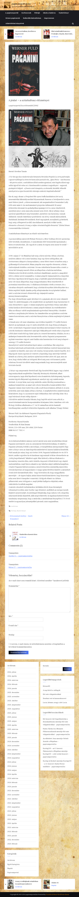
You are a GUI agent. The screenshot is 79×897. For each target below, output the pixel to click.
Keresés (46, 666)
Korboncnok (26, 13)
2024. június (12, 766)
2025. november (13, 696)
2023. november (13, 795)
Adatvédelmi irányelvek (15, 23)
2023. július (11, 811)
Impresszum (49, 18)
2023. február (12, 831)
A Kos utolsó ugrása (58, 883)
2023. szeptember (14, 803)
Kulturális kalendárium (32, 18)
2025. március (12, 729)
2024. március (12, 778)
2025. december (13, 692)
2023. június (12, 815)
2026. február (12, 684)
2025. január (12, 737)
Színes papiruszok (13, 18)
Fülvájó (37, 13)
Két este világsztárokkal (52, 694)
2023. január (12, 836)
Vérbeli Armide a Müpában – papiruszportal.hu (55, 741)
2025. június (12, 717)
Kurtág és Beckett (49, 761)
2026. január (12, 688)
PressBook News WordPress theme (57, 894)
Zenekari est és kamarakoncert (54, 698)
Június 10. (19, 883)
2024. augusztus (13, 758)
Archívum (18, 37)
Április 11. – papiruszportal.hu (20, 556)
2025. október (12, 701)
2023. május (12, 819)
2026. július (11, 672)
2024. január (12, 786)
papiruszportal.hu (21, 3)
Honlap (11, 635)
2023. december (13, 790)
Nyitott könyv (64, 13)
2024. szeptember (14, 754)
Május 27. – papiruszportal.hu (20, 567)
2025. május (12, 721)
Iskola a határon (49, 13)
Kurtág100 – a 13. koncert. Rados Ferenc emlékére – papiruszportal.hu (57, 764)
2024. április (12, 774)
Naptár (10, 868)
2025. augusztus (13, 709)
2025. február (12, 733)
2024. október (12, 750)
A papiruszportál (11, 13)
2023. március (12, 827)
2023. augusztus (13, 807)
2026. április (12, 676)
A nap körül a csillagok (51, 690)
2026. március (12, 680)
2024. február (12, 782)
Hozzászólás (14, 586)
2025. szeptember (14, 705)
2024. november (13, 746)
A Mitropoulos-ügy (58, 33)
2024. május (12, 770)
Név (11, 616)
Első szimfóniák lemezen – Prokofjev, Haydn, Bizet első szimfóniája (25, 32)
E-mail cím (13, 625)
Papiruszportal (13, 872)
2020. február (12, 844)
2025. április (12, 725)
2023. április (12, 823)
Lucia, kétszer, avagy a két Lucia (55, 702)
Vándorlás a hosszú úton (12, 534)
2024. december (13, 741)
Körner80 (46, 686)
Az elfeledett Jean (49, 738)
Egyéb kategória (13, 864)
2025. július (11, 713)
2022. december (13, 840)
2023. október (12, 799)
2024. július (11, 762)
